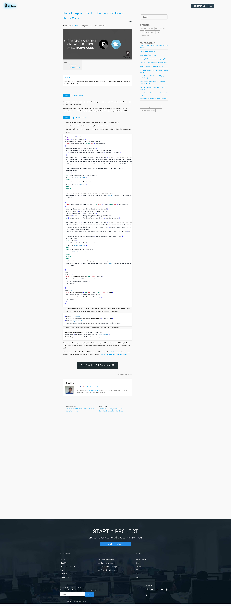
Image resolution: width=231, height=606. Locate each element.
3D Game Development (107, 563)
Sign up (89, 594)
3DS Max (143, 28)
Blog (156, 28)
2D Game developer (92, 390)
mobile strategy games (148, 110)
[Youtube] (166, 589)
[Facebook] (147, 589)
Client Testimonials (67, 566)
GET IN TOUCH (115, 543)
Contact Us (199, 6)
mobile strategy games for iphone (151, 107)
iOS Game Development (107, 570)
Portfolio (63, 574)
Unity (130, 22)
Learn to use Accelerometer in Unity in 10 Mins (153, 62)
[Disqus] (97, 441)
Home (62, 559)
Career (63, 570)
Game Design (145, 36)
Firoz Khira (75, 26)
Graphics (162, 28)
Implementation (74, 67)
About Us (63, 563)
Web (157, 32)
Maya (147, 32)
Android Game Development (109, 566)
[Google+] (157, 589)
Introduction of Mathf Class (148, 55)
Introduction (73, 65)
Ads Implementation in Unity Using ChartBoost (153, 98)
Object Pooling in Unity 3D (147, 51)
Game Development (106, 559)
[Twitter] (152, 589)
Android (151, 28)
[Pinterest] (162, 589)
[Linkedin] (147, 595)
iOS (142, 32)
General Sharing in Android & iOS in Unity (151, 66)
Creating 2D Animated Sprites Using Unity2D (153, 59)
